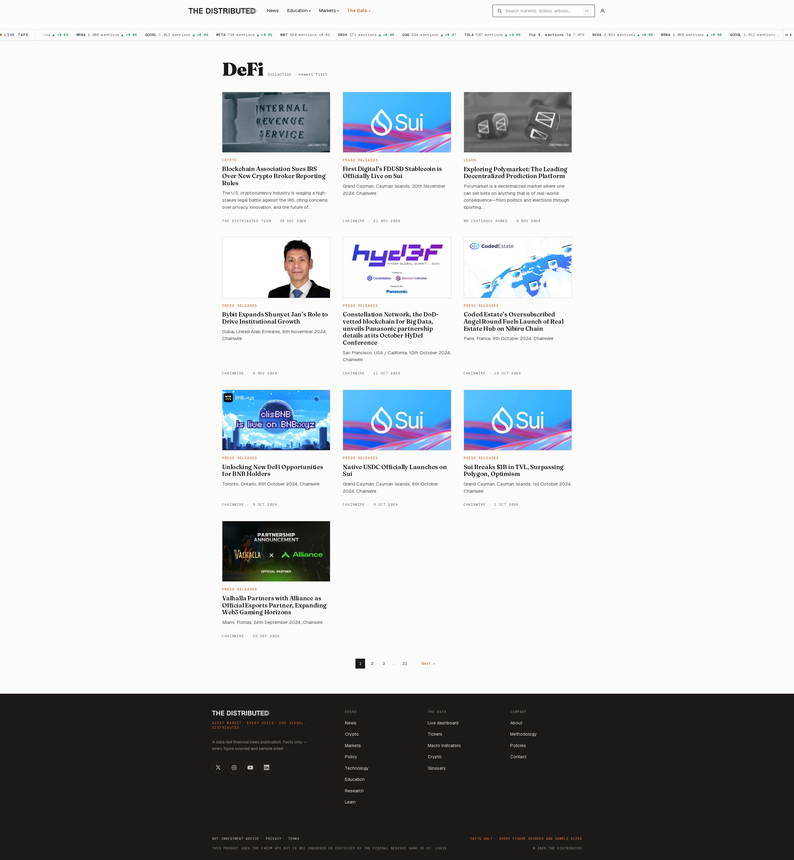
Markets (329, 10)
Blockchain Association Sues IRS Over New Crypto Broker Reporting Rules (274, 175)
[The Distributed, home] (223, 11)
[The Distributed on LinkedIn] (266, 767)
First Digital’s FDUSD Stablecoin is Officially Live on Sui (392, 172)
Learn (470, 160)
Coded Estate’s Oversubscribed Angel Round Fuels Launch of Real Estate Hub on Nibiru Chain (514, 321)
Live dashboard (443, 723)
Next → (428, 663)
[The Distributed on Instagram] (234, 767)
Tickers (435, 734)
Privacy (273, 839)
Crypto (229, 160)
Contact (518, 756)
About (516, 723)
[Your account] (602, 11)
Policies (518, 745)
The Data (358, 10)
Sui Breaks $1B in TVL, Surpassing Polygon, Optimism (514, 470)
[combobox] (542, 11)
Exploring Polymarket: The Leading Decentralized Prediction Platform (516, 173)
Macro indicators (444, 745)
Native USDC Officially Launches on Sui (395, 470)
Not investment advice (235, 839)
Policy (351, 756)
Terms (293, 839)
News (273, 10)
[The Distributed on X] (218, 767)
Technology (357, 768)
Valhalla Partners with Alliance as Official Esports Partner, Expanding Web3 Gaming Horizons (274, 605)
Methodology (523, 734)
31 (405, 663)
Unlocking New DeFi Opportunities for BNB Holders (272, 470)
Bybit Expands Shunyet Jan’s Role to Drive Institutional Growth (275, 318)
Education (299, 10)
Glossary (437, 768)
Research (354, 791)
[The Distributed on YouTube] (250, 767)
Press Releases (360, 160)
